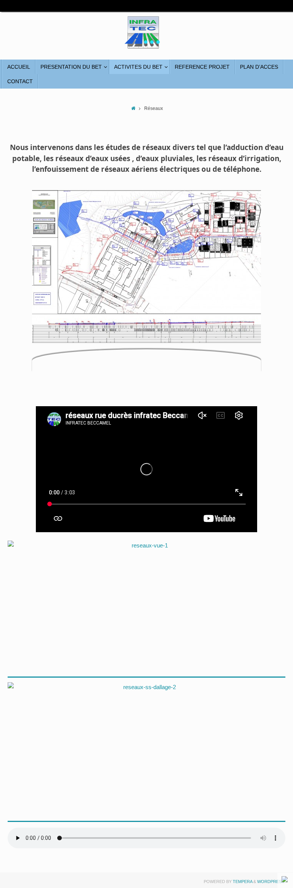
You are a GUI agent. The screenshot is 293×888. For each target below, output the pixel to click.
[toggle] (285, 880)
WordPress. (271, 881)
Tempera (242, 881)
